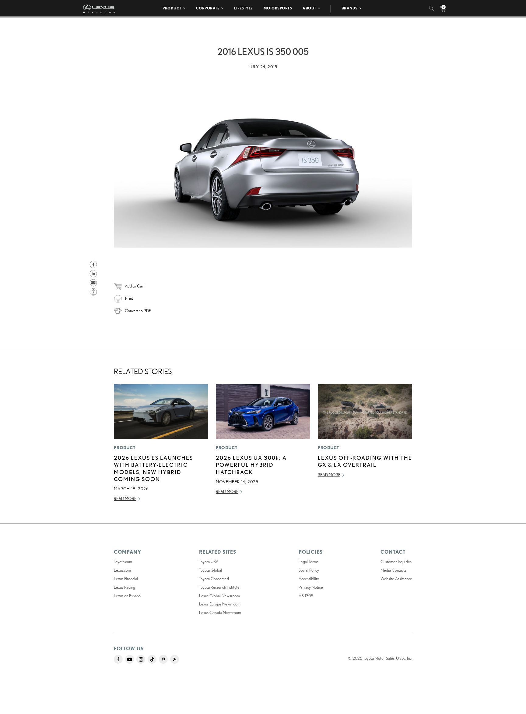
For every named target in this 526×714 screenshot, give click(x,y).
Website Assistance (396, 578)
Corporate (208, 8)
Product (172, 8)
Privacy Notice (311, 587)
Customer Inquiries (396, 561)
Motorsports (278, 8)
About (309, 8)
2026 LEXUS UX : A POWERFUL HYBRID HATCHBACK (251, 465)
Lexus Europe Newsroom (219, 604)
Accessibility (309, 578)
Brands (350, 8)
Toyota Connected (214, 578)
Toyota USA (209, 561)
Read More (125, 498)
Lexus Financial (126, 578)
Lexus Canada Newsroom (220, 612)
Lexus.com (122, 570)
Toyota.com (123, 561)
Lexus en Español (128, 595)
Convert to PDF (138, 310)
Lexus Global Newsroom (219, 595)
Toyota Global (210, 570)
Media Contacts (393, 570)
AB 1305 (306, 595)
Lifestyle (243, 8)
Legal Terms (308, 561)
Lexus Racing (124, 587)
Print (129, 298)
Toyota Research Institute (219, 587)
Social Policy (309, 570)
